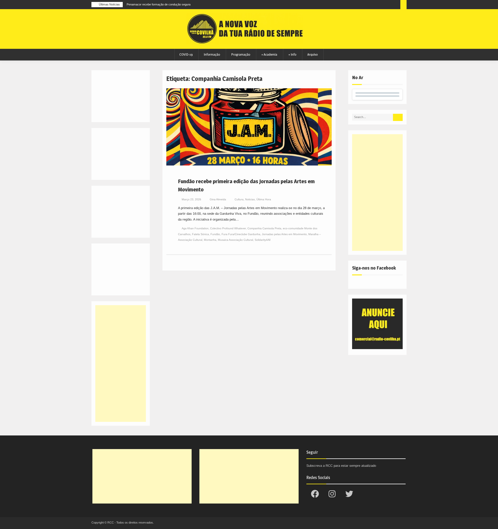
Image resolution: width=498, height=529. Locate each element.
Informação (212, 54)
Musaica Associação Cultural (235, 239)
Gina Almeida (218, 199)
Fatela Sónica (200, 234)
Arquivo (312, 54)
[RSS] (389, 5)
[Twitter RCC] (382, 5)
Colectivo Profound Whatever (228, 228)
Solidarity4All (262, 239)
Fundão (215, 234)
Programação (240, 54)
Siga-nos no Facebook (374, 268)
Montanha (210, 239)
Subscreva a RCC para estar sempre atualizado (341, 466)
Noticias (250, 199)
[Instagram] (375, 5)
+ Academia (269, 54)
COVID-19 (186, 54)
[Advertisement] (377, 192)
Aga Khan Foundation (195, 228)
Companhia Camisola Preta (264, 228)
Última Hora (263, 199)
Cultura (239, 199)
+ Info (292, 54)
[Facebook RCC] (367, 5)
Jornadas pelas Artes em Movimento (284, 234)
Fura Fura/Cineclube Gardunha (241, 234)
